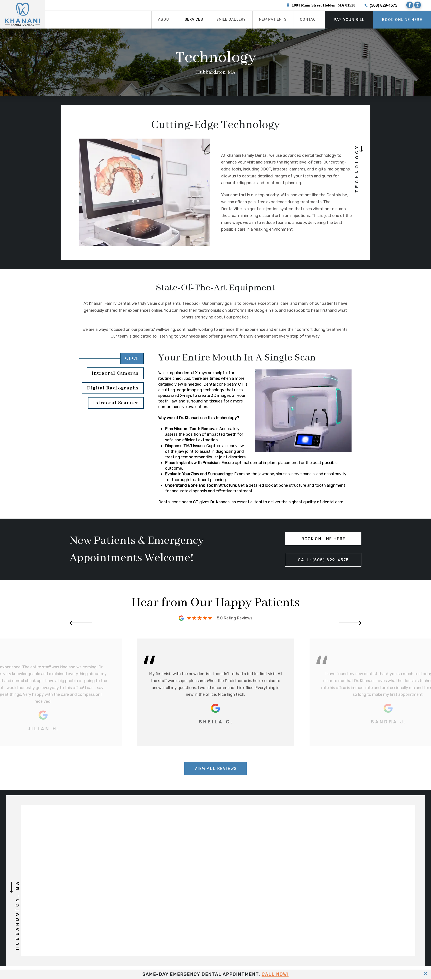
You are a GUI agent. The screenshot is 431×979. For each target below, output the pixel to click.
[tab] (112, 358)
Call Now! (275, 974)
